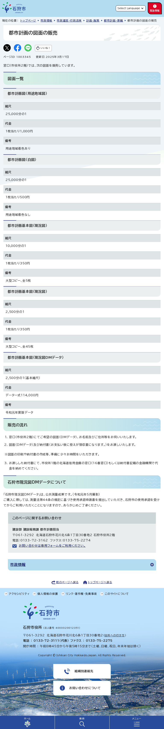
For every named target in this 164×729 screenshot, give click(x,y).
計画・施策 (93, 20)
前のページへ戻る (67, 582)
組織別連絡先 (84, 671)
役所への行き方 (114, 635)
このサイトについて (117, 593)
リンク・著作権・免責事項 (81, 593)
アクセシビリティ (19, 593)
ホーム (27, 718)
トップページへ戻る (100, 582)
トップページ (28, 20)
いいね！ (45, 48)
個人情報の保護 (47, 593)
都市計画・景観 (113, 20)
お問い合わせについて (85, 688)
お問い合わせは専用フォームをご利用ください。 (52, 545)
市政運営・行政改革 (69, 20)
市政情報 (46, 20)
